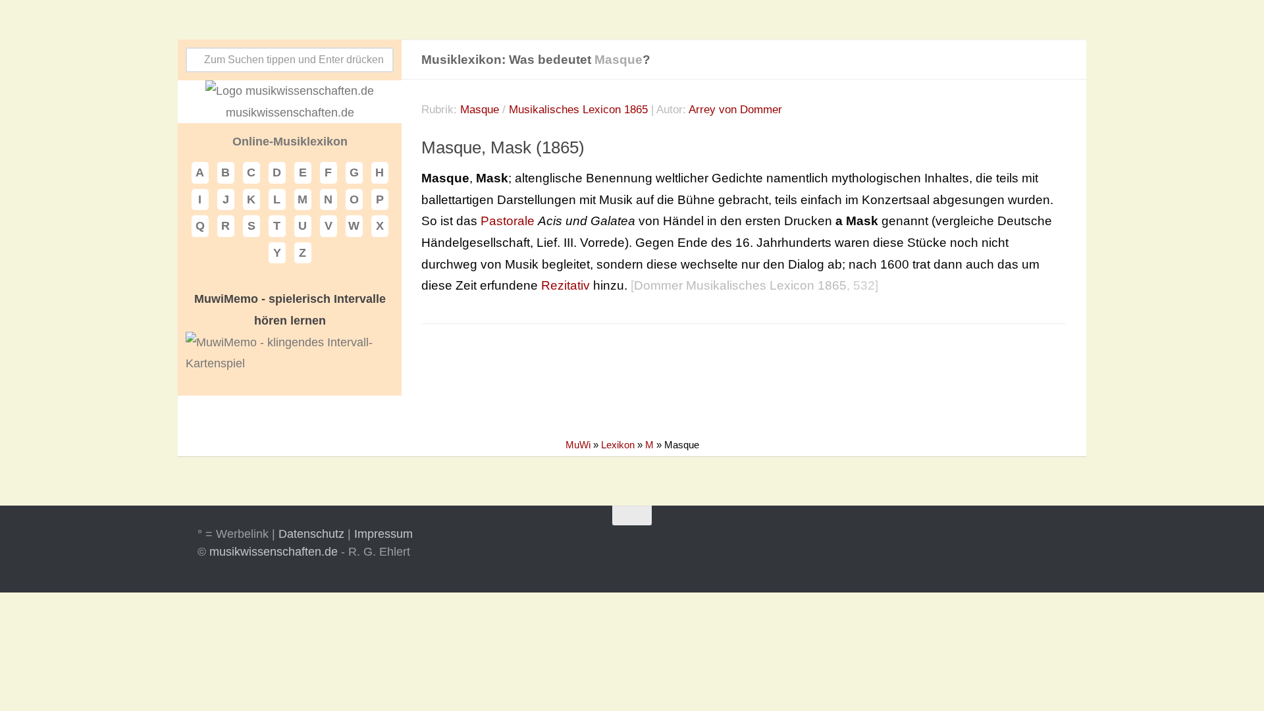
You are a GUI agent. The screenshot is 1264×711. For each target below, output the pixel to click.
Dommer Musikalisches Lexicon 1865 (740, 285)
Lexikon (618, 444)
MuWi (578, 444)
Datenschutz (311, 533)
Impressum (383, 533)
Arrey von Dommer (735, 109)
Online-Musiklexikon (290, 141)
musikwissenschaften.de (273, 551)
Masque (479, 109)
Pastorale (508, 221)
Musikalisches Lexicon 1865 (578, 109)
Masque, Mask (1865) (503, 147)
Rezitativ (565, 285)
